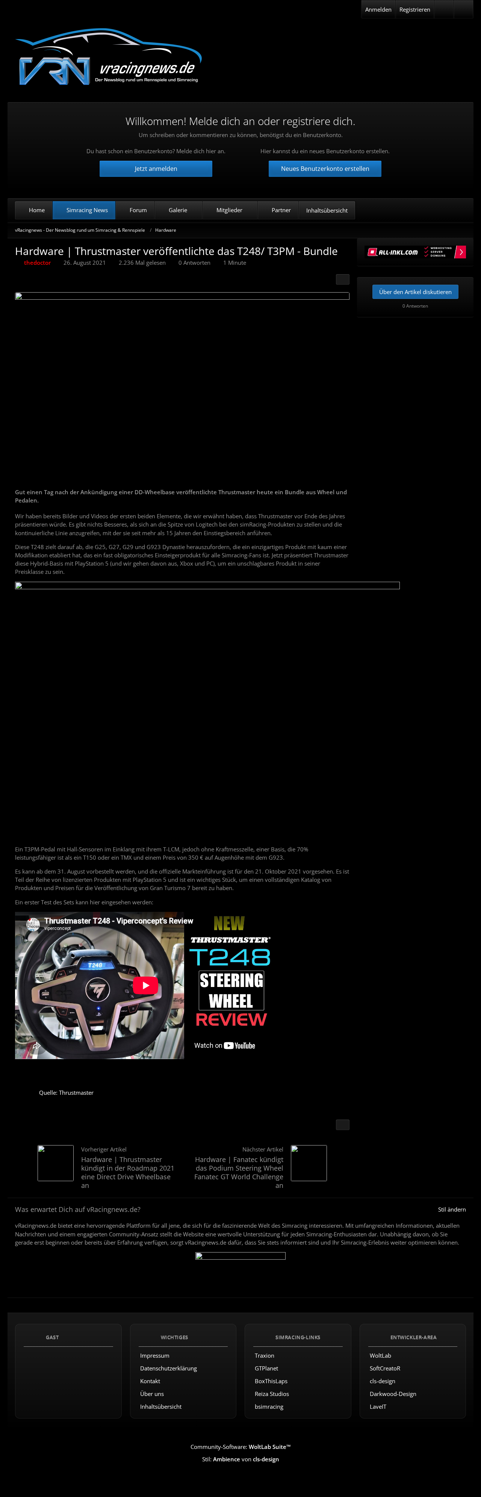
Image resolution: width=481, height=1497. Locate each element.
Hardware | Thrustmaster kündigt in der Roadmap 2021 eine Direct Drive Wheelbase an (127, 1172)
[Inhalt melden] (342, 1125)
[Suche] (463, 9)
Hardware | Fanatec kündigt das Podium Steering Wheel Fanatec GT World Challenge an (238, 1172)
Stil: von (240, 1459)
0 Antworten (194, 262)
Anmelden (378, 9)
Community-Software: (241, 1446)
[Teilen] (342, 279)
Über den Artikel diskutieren (415, 292)
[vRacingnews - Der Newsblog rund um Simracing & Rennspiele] (109, 58)
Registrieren (414, 9)
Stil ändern (452, 1209)
